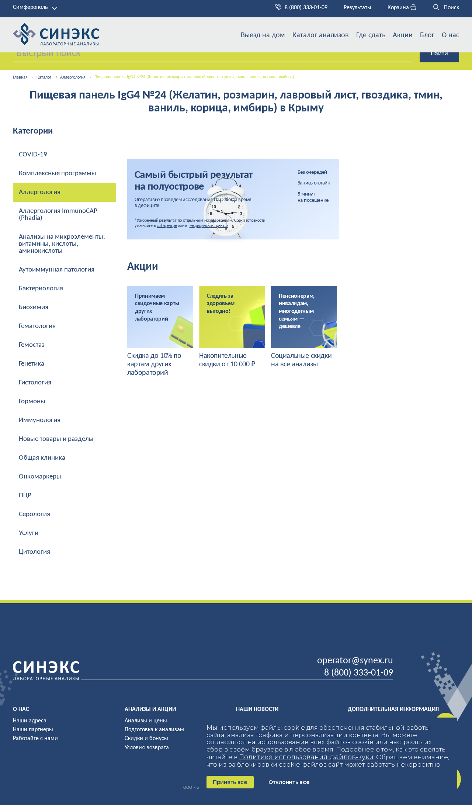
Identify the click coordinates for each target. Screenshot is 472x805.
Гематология (37, 326)
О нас (450, 35)
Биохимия (33, 307)
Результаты (357, 8)
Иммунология (39, 420)
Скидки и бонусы (146, 739)
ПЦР (25, 495)
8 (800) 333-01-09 (306, 8)
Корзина (399, 8)
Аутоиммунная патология (56, 269)
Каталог (44, 77)
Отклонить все (288, 782)
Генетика (31, 363)
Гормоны (32, 401)
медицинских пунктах (209, 226)
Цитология (34, 552)
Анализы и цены (146, 721)
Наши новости (257, 709)
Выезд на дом (263, 35)
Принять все (230, 782)
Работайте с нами (35, 739)
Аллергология (73, 77)
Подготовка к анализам (154, 730)
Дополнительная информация (393, 709)
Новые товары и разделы (56, 439)
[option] (160, 331)
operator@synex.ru (355, 661)
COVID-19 (33, 154)
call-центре (167, 226)
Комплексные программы (57, 173)
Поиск (450, 8)
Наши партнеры (33, 730)
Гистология (35, 382)
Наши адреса (29, 721)
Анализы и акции (150, 709)
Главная (20, 77)
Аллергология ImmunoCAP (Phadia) (58, 215)
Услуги (28, 533)
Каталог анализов (320, 35)
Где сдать (370, 35)
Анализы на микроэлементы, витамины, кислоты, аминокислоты (62, 244)
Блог (427, 35)
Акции (403, 35)
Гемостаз (32, 345)
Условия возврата (147, 748)
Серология (34, 514)
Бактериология (41, 288)
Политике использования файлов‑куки (306, 757)
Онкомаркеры (40, 476)
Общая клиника (42, 458)
